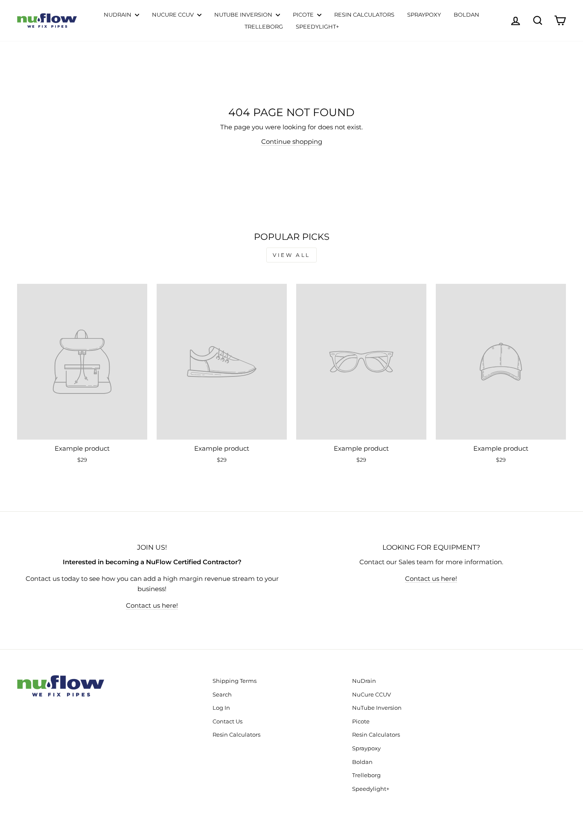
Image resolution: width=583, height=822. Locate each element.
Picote (304, 14)
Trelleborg (264, 26)
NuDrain (118, 14)
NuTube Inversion (244, 14)
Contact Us (227, 721)
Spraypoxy (424, 14)
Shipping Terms (235, 681)
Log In (221, 708)
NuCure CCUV (173, 14)
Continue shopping (291, 141)
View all (291, 255)
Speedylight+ (317, 26)
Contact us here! (152, 605)
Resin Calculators (364, 14)
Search (222, 694)
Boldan (466, 14)
